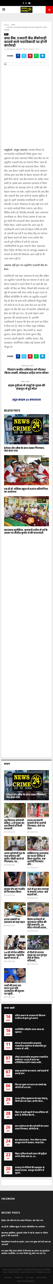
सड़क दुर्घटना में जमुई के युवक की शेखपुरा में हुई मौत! (26, 387)
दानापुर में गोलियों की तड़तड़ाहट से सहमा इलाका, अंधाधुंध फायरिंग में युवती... (29, 1170)
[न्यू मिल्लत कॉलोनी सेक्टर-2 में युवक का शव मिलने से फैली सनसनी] (15, 810)
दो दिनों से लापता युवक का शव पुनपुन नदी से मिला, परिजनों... (37, 956)
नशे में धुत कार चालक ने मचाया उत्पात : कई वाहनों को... (38, 892)
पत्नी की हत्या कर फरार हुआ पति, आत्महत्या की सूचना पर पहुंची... (14, 989)
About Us (8, 1278)
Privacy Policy (41, 1278)
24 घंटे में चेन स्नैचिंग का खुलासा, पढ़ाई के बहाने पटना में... (14, 955)
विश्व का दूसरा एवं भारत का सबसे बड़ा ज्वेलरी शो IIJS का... (30, 1086)
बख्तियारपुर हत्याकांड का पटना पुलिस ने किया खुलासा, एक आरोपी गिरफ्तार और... (38, 859)
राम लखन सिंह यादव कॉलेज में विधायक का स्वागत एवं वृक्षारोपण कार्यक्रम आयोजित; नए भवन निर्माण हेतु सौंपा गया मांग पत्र (25, 1252)
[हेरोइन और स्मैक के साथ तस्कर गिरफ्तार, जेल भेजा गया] (26, 785)
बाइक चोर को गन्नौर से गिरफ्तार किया (14, 891)
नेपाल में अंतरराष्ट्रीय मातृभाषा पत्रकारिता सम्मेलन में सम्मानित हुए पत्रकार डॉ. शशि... (30, 1046)
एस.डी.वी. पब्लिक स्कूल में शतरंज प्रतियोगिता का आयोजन (26, 490)
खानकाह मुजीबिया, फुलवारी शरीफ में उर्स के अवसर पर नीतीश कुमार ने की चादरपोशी (26, 531)
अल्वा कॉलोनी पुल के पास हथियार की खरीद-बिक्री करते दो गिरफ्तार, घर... (14, 857)
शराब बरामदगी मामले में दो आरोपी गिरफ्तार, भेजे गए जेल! (36, 824)
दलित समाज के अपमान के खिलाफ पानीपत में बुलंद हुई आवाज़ (30, 1017)
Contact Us (18, 1278)
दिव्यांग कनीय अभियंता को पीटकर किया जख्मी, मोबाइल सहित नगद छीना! (26, 371)
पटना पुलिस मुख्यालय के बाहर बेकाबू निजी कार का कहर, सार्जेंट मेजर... (31, 1100)
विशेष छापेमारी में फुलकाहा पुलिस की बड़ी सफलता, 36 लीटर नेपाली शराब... (37, 923)
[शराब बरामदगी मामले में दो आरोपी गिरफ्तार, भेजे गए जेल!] (38, 810)
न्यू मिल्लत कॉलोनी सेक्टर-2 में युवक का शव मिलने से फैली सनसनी (14, 824)
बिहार (6, 34)
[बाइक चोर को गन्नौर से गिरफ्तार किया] (15, 879)
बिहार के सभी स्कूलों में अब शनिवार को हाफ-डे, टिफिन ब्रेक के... (31, 1113)
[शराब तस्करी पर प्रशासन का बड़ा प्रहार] (15, 909)
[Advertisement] (26, 119)
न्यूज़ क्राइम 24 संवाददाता (14, 49)
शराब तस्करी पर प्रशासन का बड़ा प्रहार (14, 921)
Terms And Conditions (25, 1281)
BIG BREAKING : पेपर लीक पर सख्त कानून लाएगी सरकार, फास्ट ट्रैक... (30, 1141)
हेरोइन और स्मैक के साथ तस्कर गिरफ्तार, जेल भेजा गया (24, 450)
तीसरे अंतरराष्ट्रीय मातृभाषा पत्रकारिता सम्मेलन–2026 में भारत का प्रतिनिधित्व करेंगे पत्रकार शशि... (31, 1060)
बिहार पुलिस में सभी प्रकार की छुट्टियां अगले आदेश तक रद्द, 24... (31, 1155)
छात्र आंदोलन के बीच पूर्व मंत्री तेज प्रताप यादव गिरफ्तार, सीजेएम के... (32, 1127)
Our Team (29, 1278)
